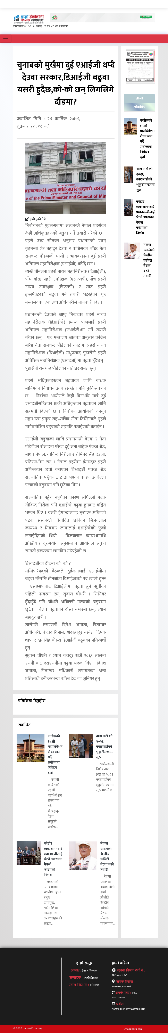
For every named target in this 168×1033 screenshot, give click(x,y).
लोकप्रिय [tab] (139, 107)
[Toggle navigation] (5, 38)
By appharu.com (133, 1029)
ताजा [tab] (139, 98)
